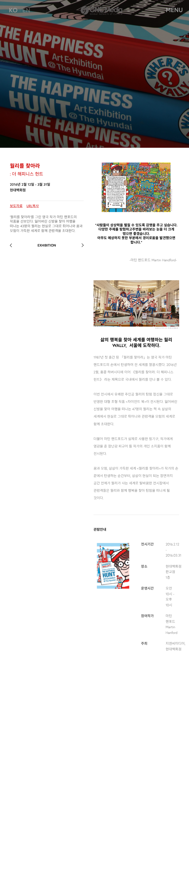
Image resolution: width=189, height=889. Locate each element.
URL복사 (33, 205)
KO (13, 10)
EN (26, 10)
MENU (174, 10)
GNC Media (101, 9)
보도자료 (16, 205)
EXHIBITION (46, 245)
